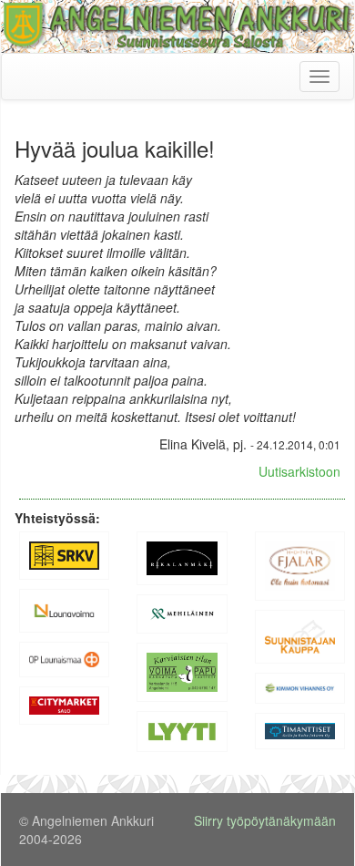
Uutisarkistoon (299, 471)
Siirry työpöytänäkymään (265, 820)
